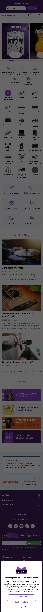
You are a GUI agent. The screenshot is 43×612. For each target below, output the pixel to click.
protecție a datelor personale (22, 591)
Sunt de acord (21, 596)
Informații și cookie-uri (21, 607)
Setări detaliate (21, 602)
